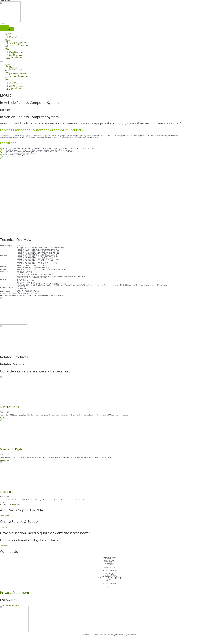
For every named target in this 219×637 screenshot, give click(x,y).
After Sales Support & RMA (18, 42)
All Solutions (13, 36)
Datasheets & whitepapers (18, 45)
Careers (12, 54)
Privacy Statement (15, 57)
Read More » (4, 418)
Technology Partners (16, 56)
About (7, 50)
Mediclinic (6, 492)
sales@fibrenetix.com (109, 570)
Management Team (16, 53)
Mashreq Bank (9, 407)
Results (7, 29)
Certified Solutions (15, 38)
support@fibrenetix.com (109, 587)
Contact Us (8, 59)
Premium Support (15, 44)
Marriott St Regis (11, 449)
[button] (109, 61)
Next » (19, 504)
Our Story (12, 51)
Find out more (4, 516)
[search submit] (4, 26)
